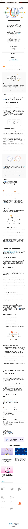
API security (4, 202)
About (10, 502)
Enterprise (2, 488)
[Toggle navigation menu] (26, 0)
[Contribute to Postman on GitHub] (13, 519)
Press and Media (11, 508)
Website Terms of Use (3, 507)
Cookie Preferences (11, 523)
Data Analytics (11, 490)
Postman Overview (3, 487)
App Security (11, 487)
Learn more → (21, 2)
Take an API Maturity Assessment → (13, 60)
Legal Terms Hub (2, 502)
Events (10, 509)
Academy (19, 488)
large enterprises (12, 252)
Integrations (2, 496)
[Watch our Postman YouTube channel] (14, 519)
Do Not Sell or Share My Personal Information (14, 524)
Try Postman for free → (14, 59)
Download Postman (14, 522)
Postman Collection (9, 432)
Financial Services (12, 497)
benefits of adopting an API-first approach (11, 251)
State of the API (9, 241)
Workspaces (2, 497)
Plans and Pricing (2, 498)
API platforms (5, 181)
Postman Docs (20, 487)
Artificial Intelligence (12, 488)
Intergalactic (19, 490)
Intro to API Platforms (13, 49)
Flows (1, 490)
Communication (11, 489)
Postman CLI (2, 495)
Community (19, 489)
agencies (19, 33)
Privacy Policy (14, 525)
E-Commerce (11, 495)
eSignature (11, 496)
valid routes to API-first (11, 401)
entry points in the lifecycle (18, 175)
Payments (11, 498)
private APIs (7, 140)
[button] (27, 2)
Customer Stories (11, 507)
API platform (19, 308)
